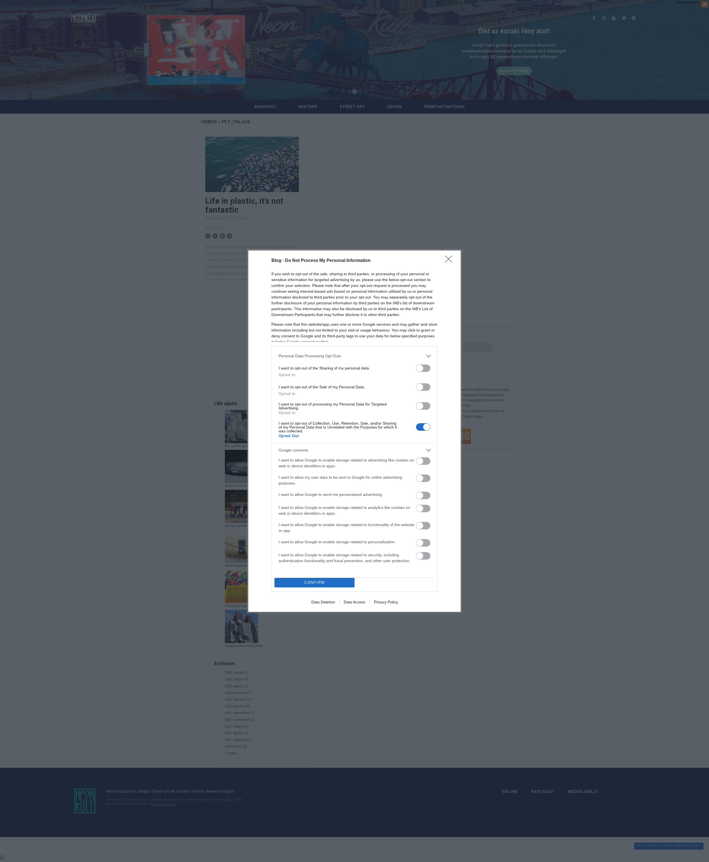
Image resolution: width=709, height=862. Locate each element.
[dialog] (354, 431)
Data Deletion (323, 602)
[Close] (450, 261)
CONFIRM (314, 582)
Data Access (354, 602)
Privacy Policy (386, 602)
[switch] (423, 368)
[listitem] (354, 356)
